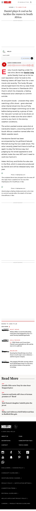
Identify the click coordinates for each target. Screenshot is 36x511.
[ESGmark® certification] (14, 426)
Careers (4, 503)
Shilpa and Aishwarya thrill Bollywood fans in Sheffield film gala (18, 413)
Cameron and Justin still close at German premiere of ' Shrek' (17, 395)
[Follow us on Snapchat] (14, 457)
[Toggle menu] (2, 2)
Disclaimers (5, 468)
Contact (4, 445)
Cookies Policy (18, 468)
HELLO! (9, 51)
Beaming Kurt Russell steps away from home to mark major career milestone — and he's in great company (21, 354)
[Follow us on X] (22, 452)
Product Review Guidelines (20, 503)
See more (4, 326)
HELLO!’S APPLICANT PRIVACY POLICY (14, 498)
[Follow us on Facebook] (14, 452)
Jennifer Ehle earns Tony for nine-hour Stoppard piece (16, 386)
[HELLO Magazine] (7, 2)
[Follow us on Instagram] (5, 452)
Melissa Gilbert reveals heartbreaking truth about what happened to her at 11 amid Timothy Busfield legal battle (21, 333)
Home (11, 7)
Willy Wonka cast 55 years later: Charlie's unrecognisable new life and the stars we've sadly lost (21, 344)
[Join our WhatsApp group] (5, 462)
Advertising (6, 440)
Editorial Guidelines (9, 493)
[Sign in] (31, 2)
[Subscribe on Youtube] (5, 457)
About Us (4, 436)
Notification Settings (23, 483)
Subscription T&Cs (25, 440)
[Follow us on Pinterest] (22, 457)
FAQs (20, 436)
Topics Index (23, 445)
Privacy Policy (7, 483)
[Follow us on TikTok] (30, 452)
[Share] (32, 58)
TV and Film (21, 7)
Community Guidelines (9, 473)
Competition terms (8, 488)
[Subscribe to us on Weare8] (30, 457)
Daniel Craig (29, 73)
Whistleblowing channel (10, 478)
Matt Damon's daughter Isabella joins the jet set (17, 404)
